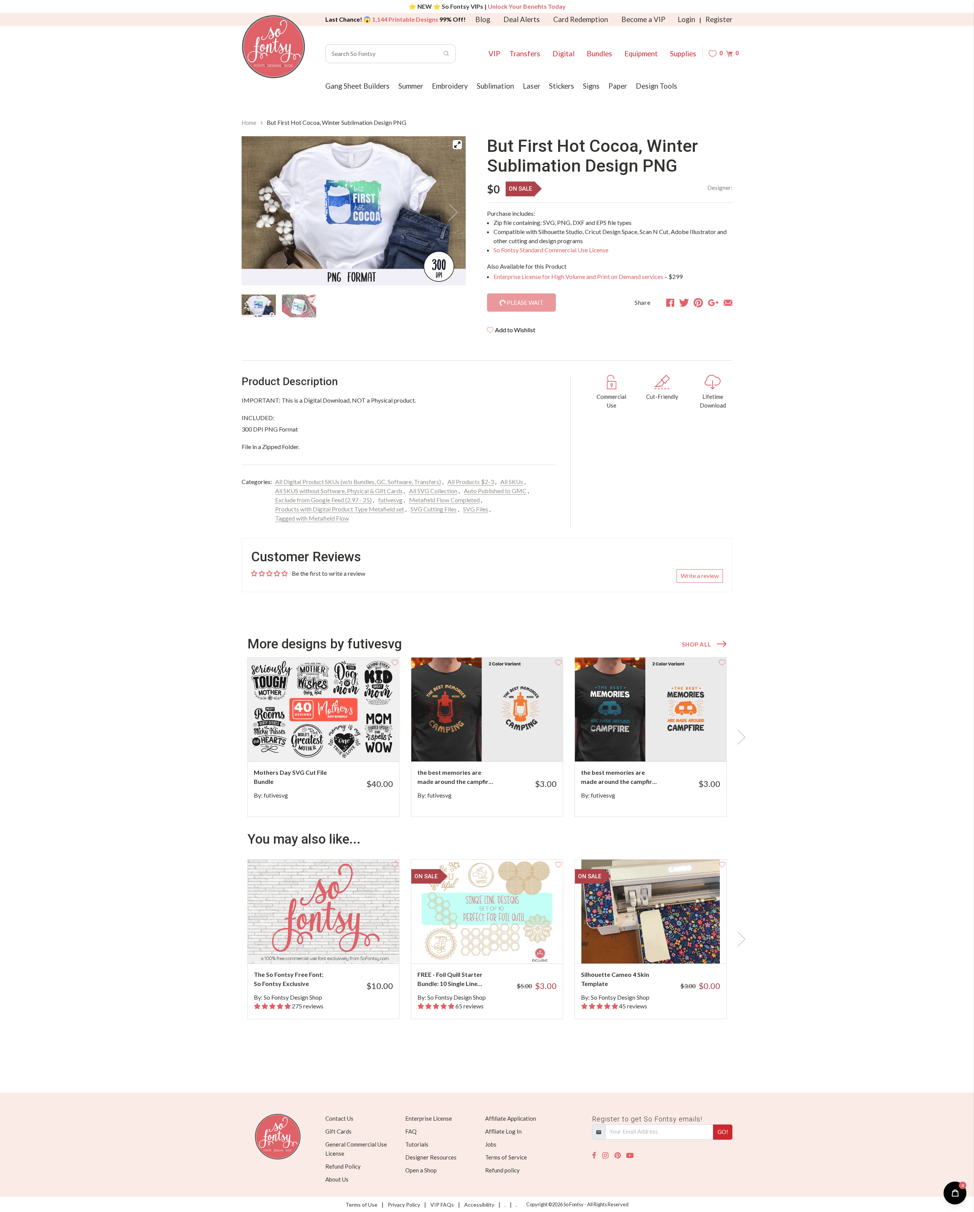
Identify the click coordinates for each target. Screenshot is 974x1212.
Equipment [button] (641, 53)
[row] (487, 737)
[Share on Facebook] (670, 302)
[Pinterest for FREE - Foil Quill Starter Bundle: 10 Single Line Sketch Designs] (497, 948)
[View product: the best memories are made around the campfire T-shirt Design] (487, 709)
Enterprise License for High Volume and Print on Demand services (578, 276)
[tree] (354, 306)
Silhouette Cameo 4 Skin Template (615, 979)
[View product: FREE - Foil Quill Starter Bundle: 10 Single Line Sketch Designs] (487, 912)
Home (249, 122)
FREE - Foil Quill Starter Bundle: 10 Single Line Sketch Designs (449, 979)
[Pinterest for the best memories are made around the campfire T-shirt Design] (497, 746)
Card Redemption (580, 19)
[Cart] (729, 53)
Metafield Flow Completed (444, 499)
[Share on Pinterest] (698, 302)
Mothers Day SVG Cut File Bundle (290, 777)
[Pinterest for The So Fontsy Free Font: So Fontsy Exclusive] (333, 948)
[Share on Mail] (728, 302)
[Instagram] (605, 1155)
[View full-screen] (457, 144)
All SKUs (511, 481)
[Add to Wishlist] (395, 662)
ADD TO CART (531, 746)
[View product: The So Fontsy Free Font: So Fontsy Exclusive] (323, 912)
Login (686, 19)
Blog (482, 19)
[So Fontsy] (274, 47)
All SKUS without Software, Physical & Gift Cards (339, 490)
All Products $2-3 (470, 481)
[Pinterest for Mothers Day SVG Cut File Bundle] (343, 746)
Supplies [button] (683, 53)
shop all (696, 644)
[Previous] (257, 212)
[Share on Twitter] (684, 302)
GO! (723, 1131)
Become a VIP (643, 19)
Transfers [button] (524, 53)
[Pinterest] (617, 1155)
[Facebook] (594, 1155)
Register (718, 19)
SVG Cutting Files (434, 509)
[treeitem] (259, 306)
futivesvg (390, 499)
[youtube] (629, 1155)
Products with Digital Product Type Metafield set (339, 509)
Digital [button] (563, 53)
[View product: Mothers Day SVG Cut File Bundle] (323, 709)
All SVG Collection (433, 490)
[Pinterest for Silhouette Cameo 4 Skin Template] (661, 948)
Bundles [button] (599, 53)
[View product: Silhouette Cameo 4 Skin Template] (650, 912)
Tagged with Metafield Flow (312, 518)
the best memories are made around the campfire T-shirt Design (454, 777)
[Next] (450, 212)
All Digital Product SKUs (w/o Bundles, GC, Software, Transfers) (358, 481)
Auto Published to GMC (495, 490)
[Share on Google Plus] (713, 302)
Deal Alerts (521, 19)
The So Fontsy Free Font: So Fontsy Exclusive (288, 979)
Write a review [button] (700, 575)
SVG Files (475, 509)
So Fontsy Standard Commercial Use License (550, 249)
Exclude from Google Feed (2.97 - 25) (323, 499)
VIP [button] (494, 53)
